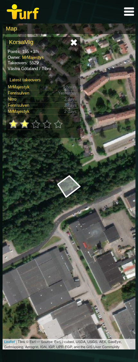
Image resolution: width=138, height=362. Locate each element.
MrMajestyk (33, 57)
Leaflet (9, 341)
